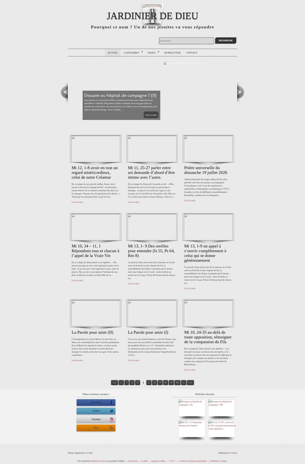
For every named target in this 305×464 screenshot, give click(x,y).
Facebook (96, 402)
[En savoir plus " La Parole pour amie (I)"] (152, 324)
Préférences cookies (218, 460)
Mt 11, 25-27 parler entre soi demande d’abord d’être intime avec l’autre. (151, 172)
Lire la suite (224, 114)
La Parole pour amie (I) (148, 332)
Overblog (233, 452)
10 (177, 382)
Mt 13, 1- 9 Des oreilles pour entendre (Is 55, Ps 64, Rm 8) (151, 251)
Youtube (96, 419)
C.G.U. (173, 460)
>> (190, 382)
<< (114, 382)
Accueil (112, 52)
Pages (150, 52)
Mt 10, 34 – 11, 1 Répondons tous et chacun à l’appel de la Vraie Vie (95, 251)
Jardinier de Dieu (152, 15)
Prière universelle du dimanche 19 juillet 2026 (205, 170)
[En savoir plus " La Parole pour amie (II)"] (95, 324)
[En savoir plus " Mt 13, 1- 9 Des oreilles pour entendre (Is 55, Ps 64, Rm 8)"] (152, 238)
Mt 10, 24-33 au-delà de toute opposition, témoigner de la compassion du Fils (208, 337)
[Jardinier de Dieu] (152, 6)
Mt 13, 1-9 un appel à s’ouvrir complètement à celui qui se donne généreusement (205, 253)
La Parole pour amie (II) (92, 332)
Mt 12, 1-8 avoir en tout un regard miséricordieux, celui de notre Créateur (95, 172)
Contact (192, 52)
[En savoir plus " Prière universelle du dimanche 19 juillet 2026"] (208, 160)
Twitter (96, 411)
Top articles (133, 460)
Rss (96, 427)
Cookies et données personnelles (193, 460)
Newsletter (172, 52)
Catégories (130, 52)
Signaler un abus (158, 460)
